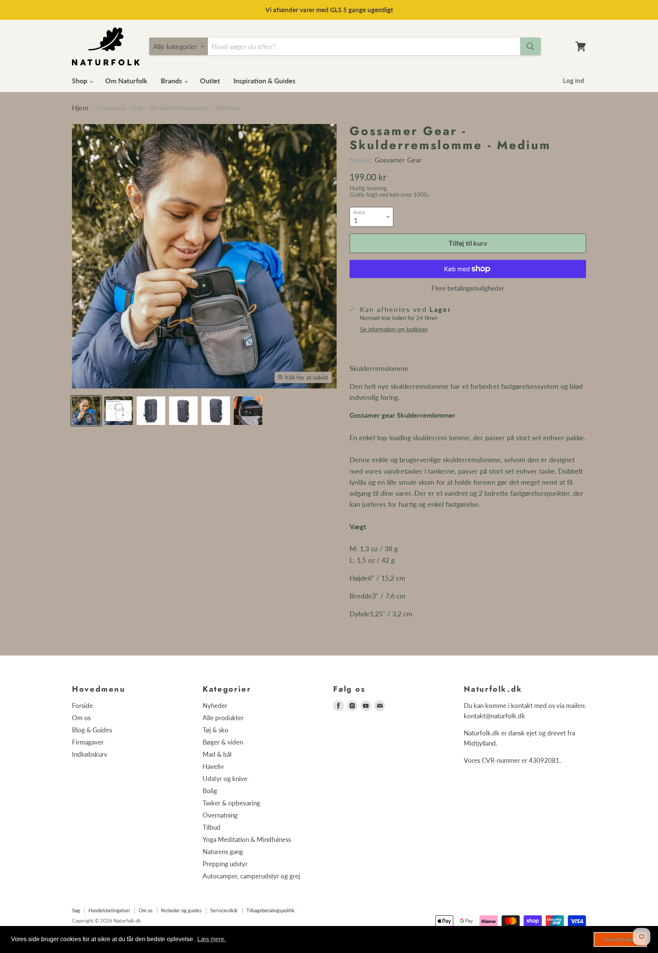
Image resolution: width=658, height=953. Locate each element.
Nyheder (215, 706)
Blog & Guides (92, 730)
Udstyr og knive (225, 779)
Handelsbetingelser (109, 910)
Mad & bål (217, 754)
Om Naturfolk (126, 80)
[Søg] (530, 46)
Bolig (210, 791)
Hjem (80, 108)
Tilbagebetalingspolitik (270, 910)
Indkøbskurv (89, 754)
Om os (81, 718)
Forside (82, 706)
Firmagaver (88, 742)
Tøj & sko (215, 730)
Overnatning (220, 815)
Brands (172, 80)
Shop (80, 80)
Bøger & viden (223, 742)
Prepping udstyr (225, 864)
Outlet (210, 80)
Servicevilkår (224, 910)
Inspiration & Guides (264, 80)
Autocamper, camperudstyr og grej (251, 876)
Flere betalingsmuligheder (467, 288)
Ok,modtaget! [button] (620, 939)
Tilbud (211, 827)
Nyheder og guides (181, 910)
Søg (76, 910)
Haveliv (213, 766)
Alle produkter (223, 718)
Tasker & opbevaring (231, 803)
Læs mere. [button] (211, 939)
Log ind (573, 80)
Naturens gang (223, 852)
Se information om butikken (394, 329)
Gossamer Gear (398, 160)
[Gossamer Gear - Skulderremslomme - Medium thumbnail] (86, 411)
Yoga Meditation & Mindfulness (247, 839)
